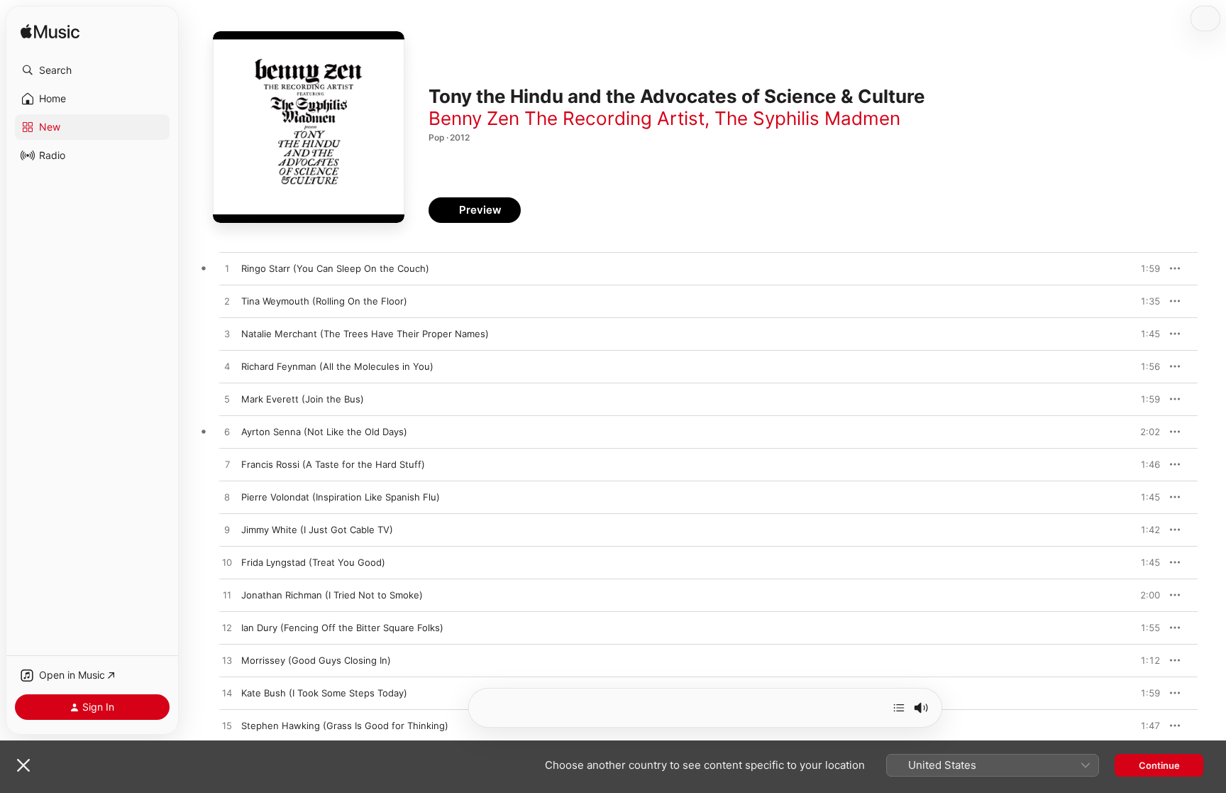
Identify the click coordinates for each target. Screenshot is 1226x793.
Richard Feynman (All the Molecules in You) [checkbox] (337, 366)
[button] (92, 70)
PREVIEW (1144, 268)
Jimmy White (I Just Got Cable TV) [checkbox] (317, 529)
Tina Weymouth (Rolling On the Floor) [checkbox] (324, 301)
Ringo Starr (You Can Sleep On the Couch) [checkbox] (335, 268)
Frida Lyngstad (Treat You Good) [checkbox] (313, 562)
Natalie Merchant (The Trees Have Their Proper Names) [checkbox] (365, 333)
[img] (50, 32)
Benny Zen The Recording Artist (567, 118)
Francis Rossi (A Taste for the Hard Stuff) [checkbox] (333, 464)
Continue (1159, 765)
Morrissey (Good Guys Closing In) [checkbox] (316, 660)
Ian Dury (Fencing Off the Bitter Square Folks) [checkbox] (342, 627)
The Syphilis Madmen (807, 118)
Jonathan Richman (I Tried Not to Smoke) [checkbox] (332, 595)
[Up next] (898, 708)
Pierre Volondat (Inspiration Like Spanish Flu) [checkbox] (340, 497)
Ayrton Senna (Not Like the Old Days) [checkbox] (324, 431)
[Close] (23, 765)
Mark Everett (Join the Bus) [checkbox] (302, 399)
